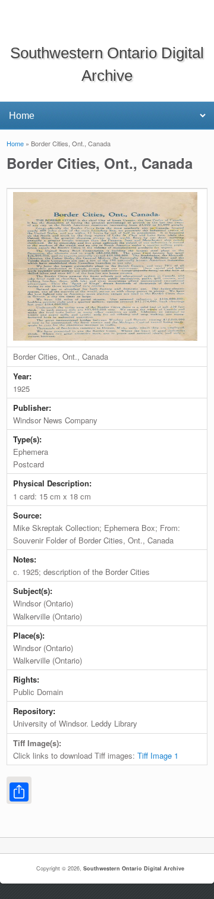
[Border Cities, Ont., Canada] (105, 337)
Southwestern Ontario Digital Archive (133, 868)
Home (15, 143)
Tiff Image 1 (157, 755)
